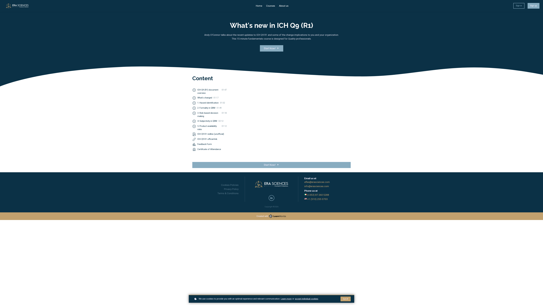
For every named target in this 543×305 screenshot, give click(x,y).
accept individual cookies (306, 299)
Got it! (345, 299)
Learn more (286, 299)
